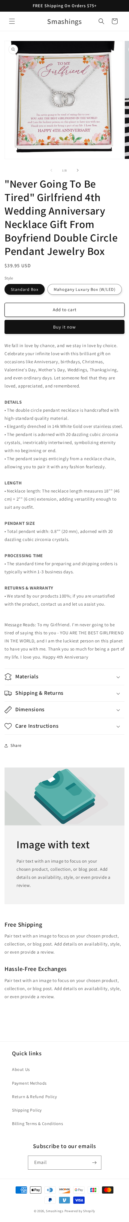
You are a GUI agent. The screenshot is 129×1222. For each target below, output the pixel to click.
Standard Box (24, 289)
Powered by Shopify (79, 1211)
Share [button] (16, 745)
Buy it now (64, 327)
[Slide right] (77, 170)
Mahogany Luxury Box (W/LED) (85, 289)
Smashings (54, 1211)
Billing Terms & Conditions (37, 1123)
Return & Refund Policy (34, 1096)
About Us (21, 1069)
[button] (12, 21)
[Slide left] (51, 170)
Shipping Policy (27, 1110)
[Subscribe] (94, 1163)
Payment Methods (29, 1083)
